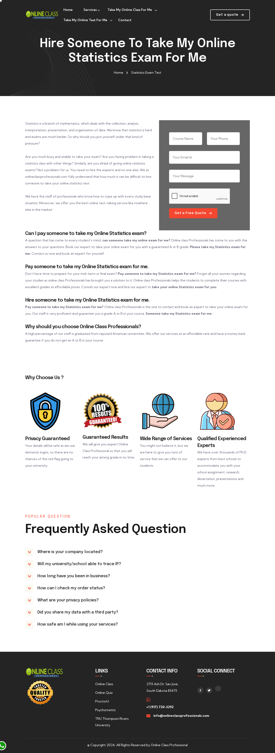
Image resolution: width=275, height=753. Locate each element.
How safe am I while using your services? (77, 624)
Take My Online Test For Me (85, 20)
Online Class (104, 684)
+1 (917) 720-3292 (160, 707)
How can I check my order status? (71, 588)
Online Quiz (104, 693)
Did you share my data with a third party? (77, 612)
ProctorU (102, 701)
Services (90, 10)
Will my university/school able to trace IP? (79, 564)
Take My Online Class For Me (130, 10)
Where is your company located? (70, 552)
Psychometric (105, 710)
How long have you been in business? (73, 576)
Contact (124, 20)
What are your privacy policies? (68, 600)
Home (68, 10)
